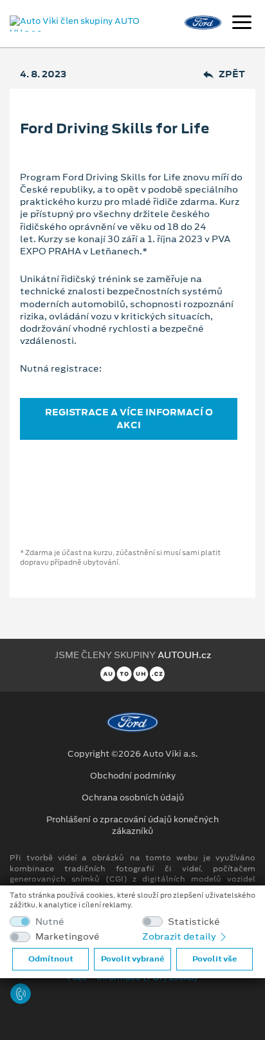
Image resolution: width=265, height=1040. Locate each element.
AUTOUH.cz (184, 654)
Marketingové (67, 937)
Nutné (49, 922)
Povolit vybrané (132, 959)
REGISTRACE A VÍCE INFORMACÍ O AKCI (129, 418)
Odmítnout (50, 959)
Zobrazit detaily (180, 936)
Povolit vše (214, 959)
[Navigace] (242, 23)
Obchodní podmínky (133, 776)
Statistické (194, 922)
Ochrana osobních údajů (133, 798)
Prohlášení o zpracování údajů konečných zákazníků (132, 825)
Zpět (232, 74)
